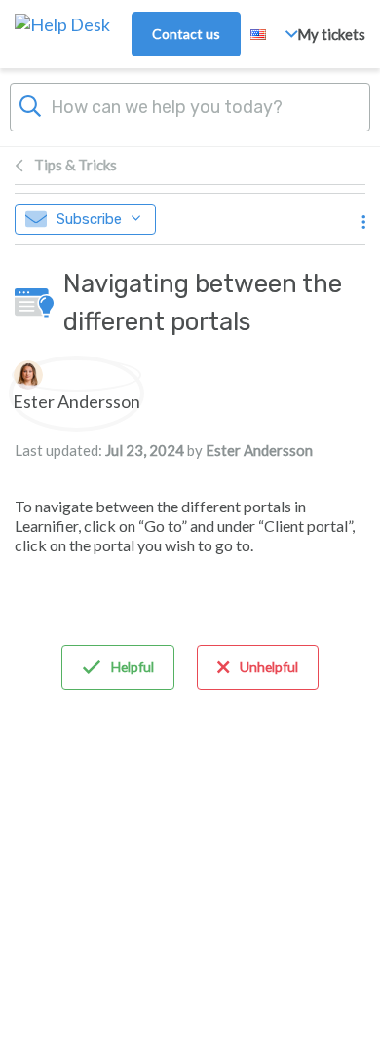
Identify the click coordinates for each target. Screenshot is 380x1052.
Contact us (186, 33)
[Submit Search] (30, 104)
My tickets (331, 34)
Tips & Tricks (75, 164)
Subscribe (89, 219)
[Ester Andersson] (76, 375)
